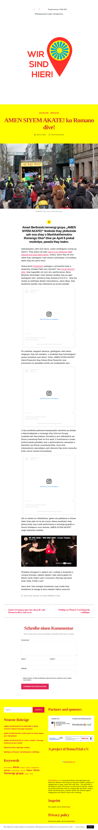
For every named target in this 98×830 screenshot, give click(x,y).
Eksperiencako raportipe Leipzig (17, 747)
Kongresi (28, 767)
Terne (36, 770)
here (68, 807)
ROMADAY (38, 266)
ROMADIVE (51, 596)
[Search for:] (17, 710)
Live (40, 596)
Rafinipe (7, 770)
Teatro (58, 596)
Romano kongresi (15, 770)
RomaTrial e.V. (53, 780)
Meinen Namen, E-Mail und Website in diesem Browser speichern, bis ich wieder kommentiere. (47, 679)
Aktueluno (44, 113)
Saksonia (23, 770)
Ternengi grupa (14, 773)
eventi (30, 596)
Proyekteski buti (35, 767)
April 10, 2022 (41, 135)
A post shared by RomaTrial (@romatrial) (49, 344)
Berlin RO (55, 113)
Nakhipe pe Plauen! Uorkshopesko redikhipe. (22, 752)
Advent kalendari (8, 767)
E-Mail (52, 659)
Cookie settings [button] (79, 827)
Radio (45, 596)
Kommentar (25, 640)
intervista (35, 596)
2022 (25, 596)
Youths (31, 773)
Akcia (16, 767)
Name (23, 659)
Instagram (22, 767)
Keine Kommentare (57, 135)
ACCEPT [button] (90, 827)
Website (24, 668)
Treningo (26, 773)
